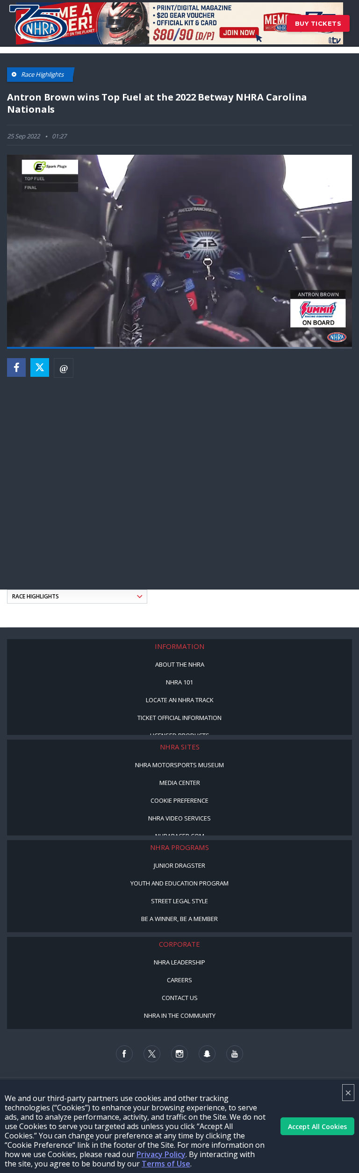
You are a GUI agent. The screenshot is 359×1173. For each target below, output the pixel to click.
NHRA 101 (179, 682)
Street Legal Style (179, 901)
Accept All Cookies (317, 1126)
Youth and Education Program (179, 883)
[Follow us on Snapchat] (207, 1053)
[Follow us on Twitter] (152, 1053)
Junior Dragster (179, 865)
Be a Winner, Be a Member (179, 918)
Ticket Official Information (179, 717)
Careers (179, 980)
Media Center (179, 782)
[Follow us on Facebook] (124, 1053)
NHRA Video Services (179, 818)
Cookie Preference (179, 800)
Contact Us (180, 997)
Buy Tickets (318, 23)
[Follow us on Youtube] (234, 1053)
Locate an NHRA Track (180, 700)
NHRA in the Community (179, 1015)
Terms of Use (166, 1164)
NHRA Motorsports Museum (179, 765)
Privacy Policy (161, 1154)
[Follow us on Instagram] (179, 1053)
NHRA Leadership (179, 962)
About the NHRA (179, 664)
